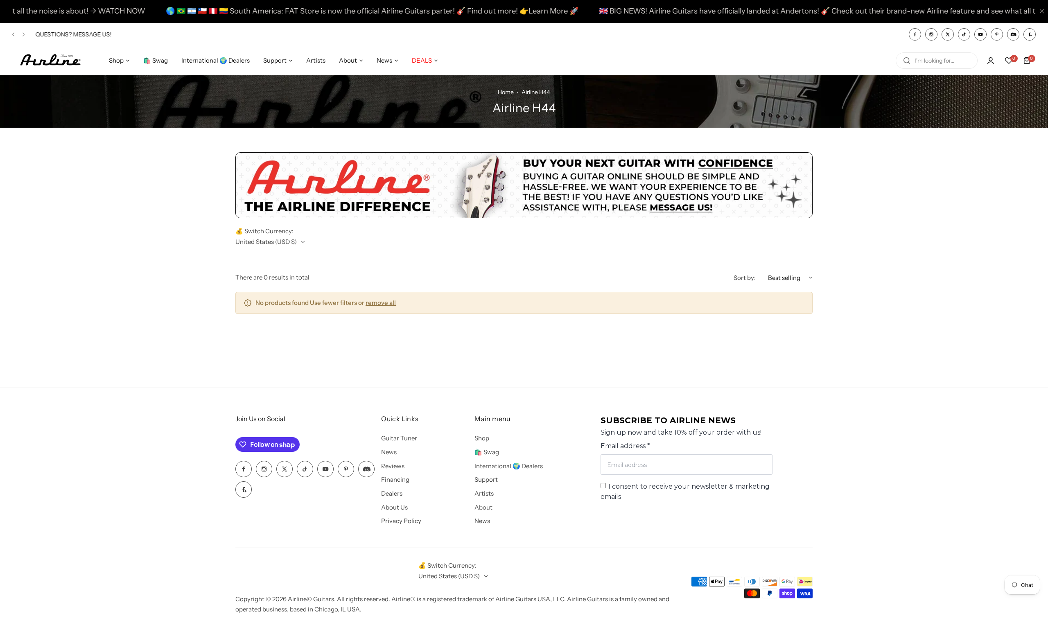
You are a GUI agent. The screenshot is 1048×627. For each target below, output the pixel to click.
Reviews (392, 466)
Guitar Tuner (399, 438)
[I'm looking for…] (907, 60)
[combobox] (937, 60)
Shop (481, 438)
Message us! (91, 34)
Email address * (625, 446)
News (389, 452)
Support (486, 479)
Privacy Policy (401, 521)
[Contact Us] (524, 216)
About (483, 507)
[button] (13, 34)
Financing (395, 479)
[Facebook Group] (1029, 34)
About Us (394, 507)
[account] (991, 61)
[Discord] (1013, 34)
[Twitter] (948, 34)
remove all (381, 303)
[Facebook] (915, 34)
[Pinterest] (997, 34)
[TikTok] (964, 34)
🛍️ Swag (486, 452)
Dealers (391, 493)
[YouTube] (980, 34)
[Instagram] (931, 34)
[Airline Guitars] (50, 60)
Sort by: (745, 278)
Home (506, 92)
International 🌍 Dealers (508, 466)
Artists (484, 493)
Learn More (517, 11)
